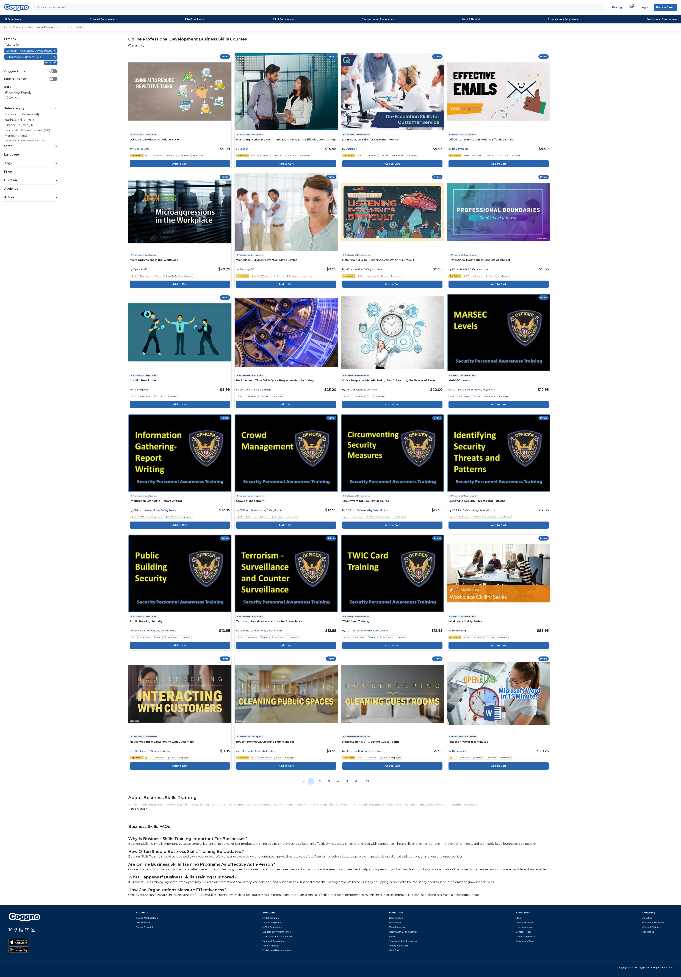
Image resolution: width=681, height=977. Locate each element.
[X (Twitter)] (10, 929)
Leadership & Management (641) (27, 130)
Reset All (50, 62)
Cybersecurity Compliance (563, 19)
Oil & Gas (394, 950)
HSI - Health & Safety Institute (364, 269)
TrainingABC (247, 269)
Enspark (244, 148)
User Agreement (524, 927)
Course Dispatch (144, 927)
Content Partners (651, 927)
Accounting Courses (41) (22, 114)
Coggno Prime (28, 71)
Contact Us (648, 931)
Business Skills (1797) (19, 119)
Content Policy (523, 931)
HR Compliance (12, 19)
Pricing (617, 7)
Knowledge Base (525, 941)
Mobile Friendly (28, 78)
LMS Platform (143, 922)
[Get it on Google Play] (26, 949)
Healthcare (395, 922)
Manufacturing (397, 927)
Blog (518, 917)
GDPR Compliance (525, 936)
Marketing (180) (16, 135)
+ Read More (137, 809)
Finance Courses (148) (20, 125)
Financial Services (398, 945)
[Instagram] (33, 930)
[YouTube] (27, 930)
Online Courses (13, 27)
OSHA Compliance (283, 19)
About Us (647, 917)
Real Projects (141, 148)
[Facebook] (15, 930)
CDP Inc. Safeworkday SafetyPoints (473, 389)
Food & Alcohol (471, 19)
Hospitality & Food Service (403, 931)
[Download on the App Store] (26, 942)
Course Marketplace (147, 917)
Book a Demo (665, 7)
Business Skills (75, 27)
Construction (396, 917)
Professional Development (662, 19)
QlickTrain (352, 148)
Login (644, 7)
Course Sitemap (524, 922)
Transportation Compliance (378, 19)
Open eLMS (140, 269)
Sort (7, 86)
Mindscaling (459, 630)
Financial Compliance (102, 19)
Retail (392, 936)
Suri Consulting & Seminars (255, 389)
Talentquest (140, 389)
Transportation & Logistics (403, 941)
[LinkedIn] (21, 930)
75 (367, 781)
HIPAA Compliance (193, 19)
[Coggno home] (16, 7)
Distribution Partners (653, 922)
